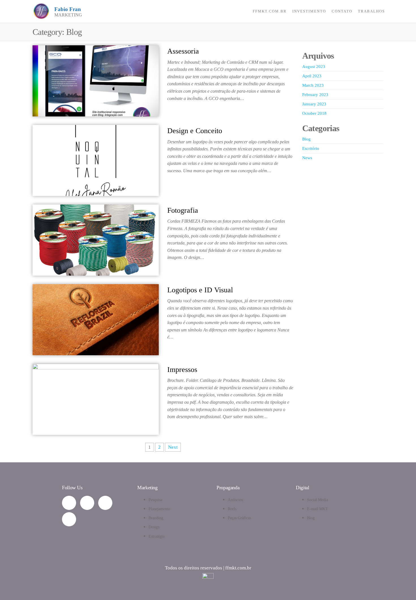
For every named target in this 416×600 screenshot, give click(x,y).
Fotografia (182, 210)
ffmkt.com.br (270, 11)
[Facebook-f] (105, 503)
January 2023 (314, 104)
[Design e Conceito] (96, 160)
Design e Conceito (194, 131)
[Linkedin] (69, 503)
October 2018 (314, 113)
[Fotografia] (96, 239)
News (307, 158)
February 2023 (315, 94)
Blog (306, 139)
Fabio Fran (67, 9)
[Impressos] (96, 398)
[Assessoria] (96, 80)
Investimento (309, 11)
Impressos (182, 369)
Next (173, 447)
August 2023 (313, 66)
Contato (342, 11)
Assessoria (183, 51)
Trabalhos (371, 11)
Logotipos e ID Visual (200, 290)
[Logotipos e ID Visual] (96, 319)
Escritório (310, 148)
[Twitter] (69, 519)
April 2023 (311, 76)
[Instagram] (87, 503)
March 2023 (313, 85)
